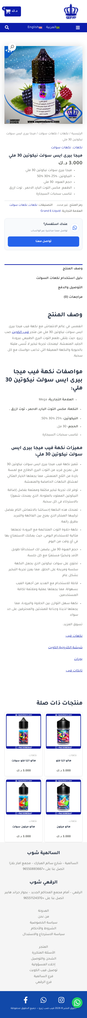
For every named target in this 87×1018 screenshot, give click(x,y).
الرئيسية (77, 133)
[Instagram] (61, 1000)
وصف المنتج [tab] (73, 269)
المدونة (43, 911)
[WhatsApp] (43, 1000)
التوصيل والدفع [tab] (70, 288)
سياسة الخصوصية (43, 923)
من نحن (43, 917)
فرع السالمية (43, 976)
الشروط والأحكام (43, 929)
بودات (78, 659)
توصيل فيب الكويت (43, 970)
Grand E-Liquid (51, 211)
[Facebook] (25, 1000)
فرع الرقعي (43, 982)
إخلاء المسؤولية (43, 965)
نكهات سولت (48, 133)
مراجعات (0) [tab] (73, 297)
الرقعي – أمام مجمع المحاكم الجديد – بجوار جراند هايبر (43, 893)
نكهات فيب (74, 636)
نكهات (64, 133)
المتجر (43, 947)
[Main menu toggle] (78, 27)
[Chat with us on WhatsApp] (77, 1002)
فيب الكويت (20, 332)
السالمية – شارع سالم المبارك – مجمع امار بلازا (43, 863)
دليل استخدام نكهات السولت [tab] (59, 278)
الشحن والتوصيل (43, 959)
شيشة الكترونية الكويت (65, 648)
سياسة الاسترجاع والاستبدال (44, 934)
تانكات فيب (74, 671)
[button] (6, 29)
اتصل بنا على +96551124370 (43, 898)
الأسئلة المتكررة (43, 953)
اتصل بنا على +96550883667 (43, 869)
